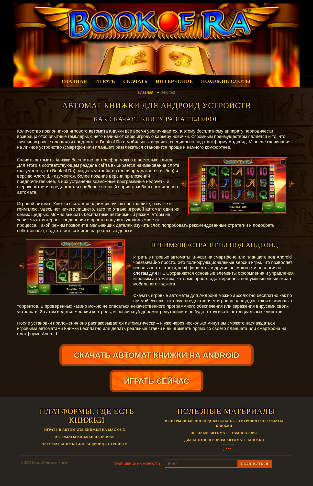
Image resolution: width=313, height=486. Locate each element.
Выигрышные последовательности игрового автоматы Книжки (224, 423)
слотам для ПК (148, 273)
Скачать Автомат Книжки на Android (156, 355)
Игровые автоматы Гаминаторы (224, 433)
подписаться (254, 463)
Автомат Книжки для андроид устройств (85, 444)
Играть (105, 81)
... (229, 447)
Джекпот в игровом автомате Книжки (224, 440)
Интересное (174, 81)
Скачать (135, 81)
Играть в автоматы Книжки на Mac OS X (84, 429)
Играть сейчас (156, 381)
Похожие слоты (226, 81)
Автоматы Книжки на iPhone (85, 437)
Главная (74, 81)
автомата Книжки (106, 131)
